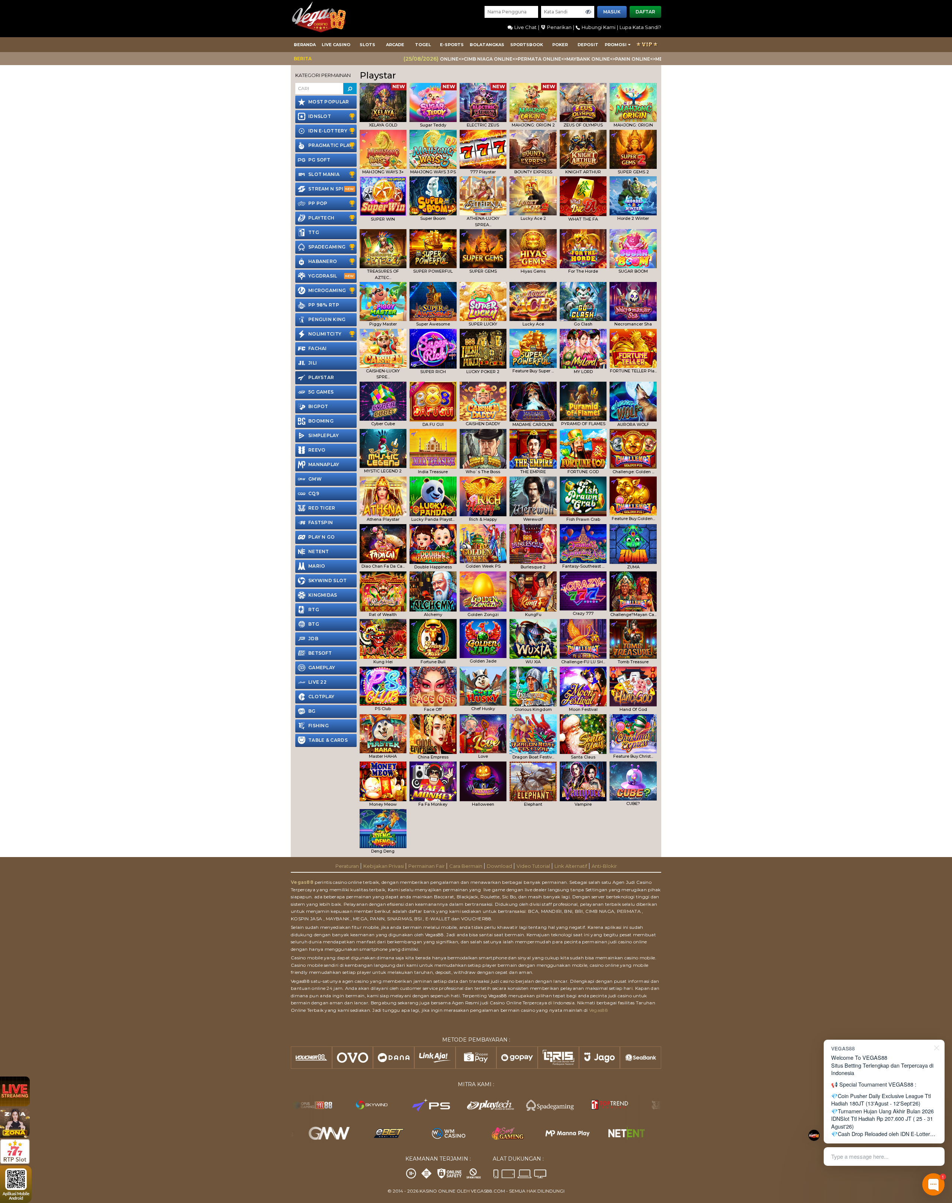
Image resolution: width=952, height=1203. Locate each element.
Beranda (305, 44)
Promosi (616, 44)
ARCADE (395, 44)
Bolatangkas (487, 44)
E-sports (452, 44)
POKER (560, 44)
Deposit (588, 44)
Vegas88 (302, 882)
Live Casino (336, 44)
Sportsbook (526, 44)
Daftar (645, 12)
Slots (367, 44)
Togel (423, 44)
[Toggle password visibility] (588, 11)
